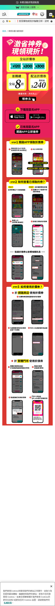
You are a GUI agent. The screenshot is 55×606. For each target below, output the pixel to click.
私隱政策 (8, 603)
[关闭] (51, 586)
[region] (27, 594)
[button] (50, 14)
